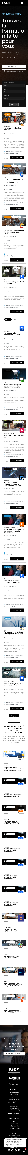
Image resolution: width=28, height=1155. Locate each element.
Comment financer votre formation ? (14, 1130)
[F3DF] (14, 1069)
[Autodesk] (14, 1079)
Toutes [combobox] (6, 98)
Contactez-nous (14, 1123)
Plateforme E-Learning (14, 1135)
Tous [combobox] (5, 85)
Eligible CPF (14, 104)
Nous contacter (14, 1073)
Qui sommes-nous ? (14, 1094)
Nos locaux (14, 1097)
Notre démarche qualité (14, 1099)
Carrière (14, 1101)
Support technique (14, 1125)
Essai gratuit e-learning (14, 1110)
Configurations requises (14, 1128)
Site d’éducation (14, 1137)
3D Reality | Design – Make (14, 1103)
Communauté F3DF (14, 1126)
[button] (21, 2)
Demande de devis (14, 1108)
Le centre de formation (14, 1096)
